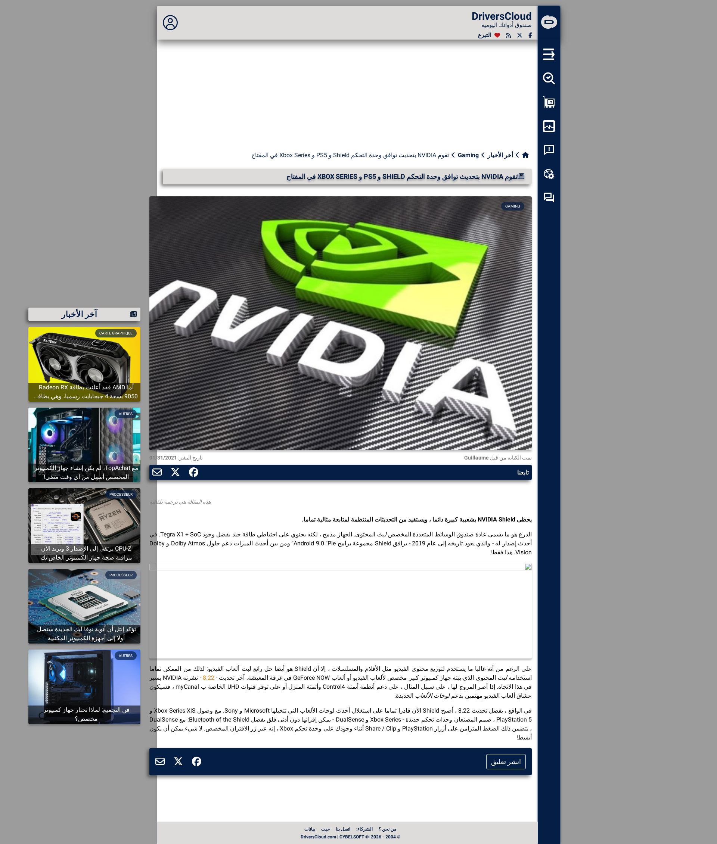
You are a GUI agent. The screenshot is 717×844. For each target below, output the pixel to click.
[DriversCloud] (549, 23)
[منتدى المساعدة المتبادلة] (549, 198)
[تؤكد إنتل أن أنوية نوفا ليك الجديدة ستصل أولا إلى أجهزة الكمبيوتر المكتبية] (84, 605)
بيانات (309, 829)
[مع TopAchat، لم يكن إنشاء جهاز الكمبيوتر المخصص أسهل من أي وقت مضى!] (84, 444)
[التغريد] (519, 35)
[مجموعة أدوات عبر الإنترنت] (549, 174)
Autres (126, 414)
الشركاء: (364, 829)
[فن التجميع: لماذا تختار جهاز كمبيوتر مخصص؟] (84, 686)
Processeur (121, 494)
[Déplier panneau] (170, 22)
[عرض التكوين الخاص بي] (549, 102)
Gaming (468, 155)
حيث (325, 829)
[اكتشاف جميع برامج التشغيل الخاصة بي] (549, 78)
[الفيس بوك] (530, 35)
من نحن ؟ (387, 829)
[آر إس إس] (508, 35)
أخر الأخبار (500, 155)
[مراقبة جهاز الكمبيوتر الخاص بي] (549, 126)
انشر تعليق (506, 762)
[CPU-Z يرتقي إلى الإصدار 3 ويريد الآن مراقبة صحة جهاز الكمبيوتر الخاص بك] (84, 525)
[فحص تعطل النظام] (549, 150)
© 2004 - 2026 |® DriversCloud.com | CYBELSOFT (350, 837)
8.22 (208, 677)
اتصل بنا (343, 829)
